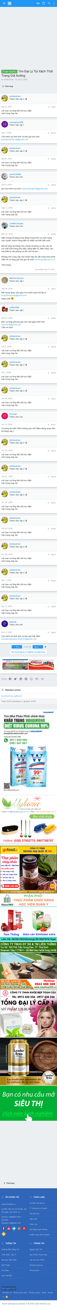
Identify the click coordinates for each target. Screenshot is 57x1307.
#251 (53, 399)
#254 (53, 477)
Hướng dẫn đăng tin (10, 1249)
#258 (53, 581)
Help (44, 1292)
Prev (17, 647)
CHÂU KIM (14, 307)
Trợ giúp (5, 1270)
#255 (53, 503)
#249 (53, 347)
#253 (53, 451)
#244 (53, 185)
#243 (53, 159)
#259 (53, 606)
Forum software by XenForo (26, 1304)
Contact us (7, 1292)
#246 (53, 234)
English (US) (9, 1288)
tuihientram (9, 79)
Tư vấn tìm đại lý (37, 1203)
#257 (53, 554)
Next (36, 647)
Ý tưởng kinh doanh (38, 1208)
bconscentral (7, 696)
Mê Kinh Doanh (16, 278)
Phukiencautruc (36, 1265)
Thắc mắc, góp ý (8, 1255)
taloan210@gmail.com (11, 324)
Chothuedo (34, 1270)
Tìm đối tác (34, 1214)
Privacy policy (34, 1292)
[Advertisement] (28, 36)
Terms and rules (20, 1292)
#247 (53, 289)
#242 (53, 133)
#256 (53, 529)
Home (50, 1292)
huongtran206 (16, 122)
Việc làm (33, 1219)
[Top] (3, 1297)
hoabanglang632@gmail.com (34, 188)
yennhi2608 (15, 174)
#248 (53, 318)
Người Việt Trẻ (36, 1249)
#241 (53, 107)
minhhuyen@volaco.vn (45, 259)
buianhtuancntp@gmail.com (14, 295)
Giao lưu (33, 1224)
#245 (53, 208)
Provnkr (13, 414)
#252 (53, 425)
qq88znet (18, 696)
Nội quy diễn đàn (9, 1260)
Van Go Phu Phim (37, 1260)
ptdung (12, 622)
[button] (4, 3)
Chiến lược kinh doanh (40, 1235)
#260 (53, 632)
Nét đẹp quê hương (38, 1229)
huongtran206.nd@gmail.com (14, 139)
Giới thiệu (5, 1265)
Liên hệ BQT (6, 1275)
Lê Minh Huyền (16, 223)
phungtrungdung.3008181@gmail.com (19, 639)
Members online (13, 690)
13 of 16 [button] (27, 647)
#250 (53, 373)
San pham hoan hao (38, 1255)
